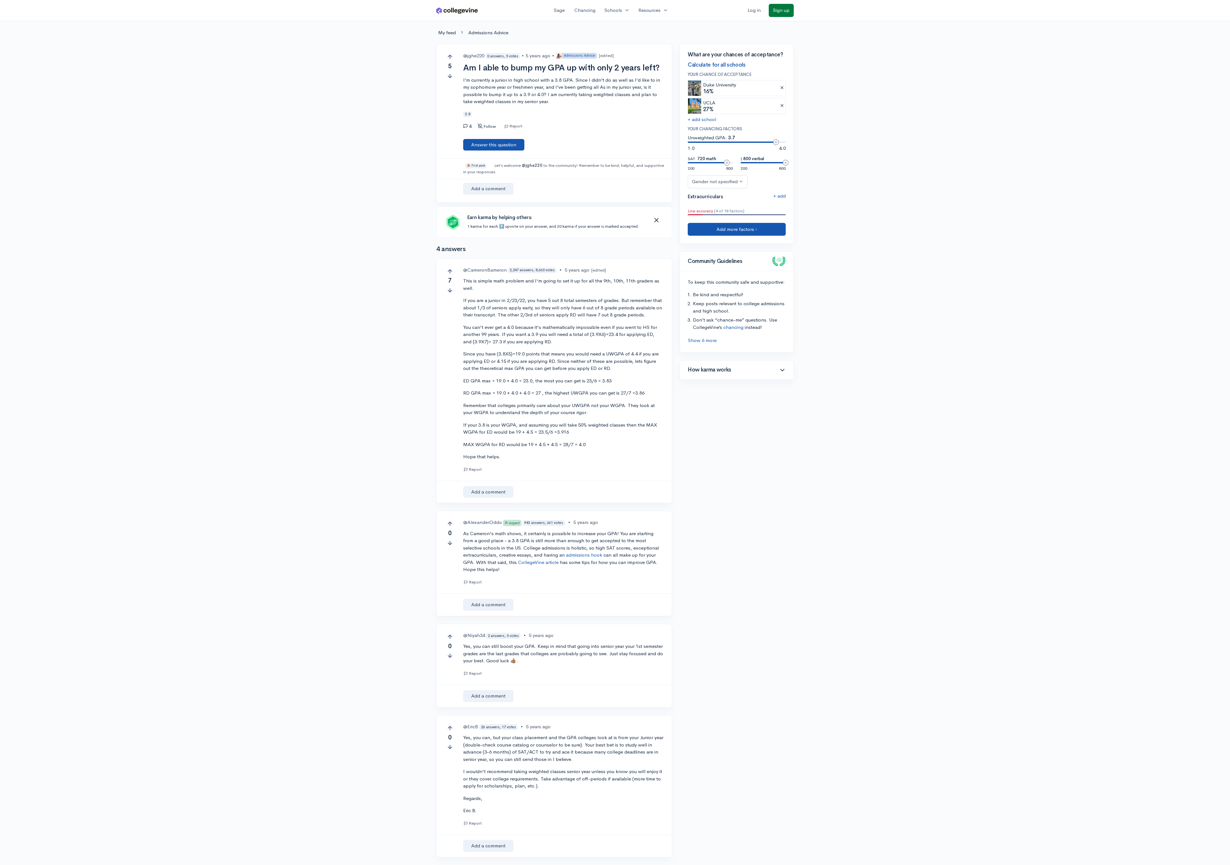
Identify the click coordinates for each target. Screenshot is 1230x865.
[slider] (776, 142)
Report (515, 126)
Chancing (584, 10)
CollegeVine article (538, 562)
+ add (779, 196)
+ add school (702, 119)
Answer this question (493, 145)
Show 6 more (702, 340)
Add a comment (488, 188)
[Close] (656, 220)
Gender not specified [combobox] (715, 181)
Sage (559, 10)
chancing (733, 327)
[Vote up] (450, 57)
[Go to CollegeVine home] (457, 10)
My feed (447, 32)
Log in (754, 10)
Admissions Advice (488, 32)
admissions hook (584, 555)
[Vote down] (450, 76)
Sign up (781, 10)
